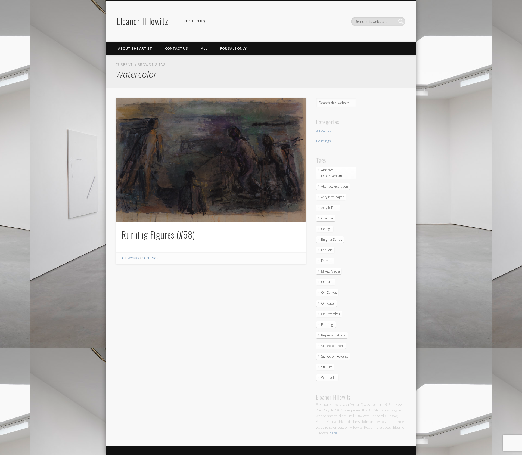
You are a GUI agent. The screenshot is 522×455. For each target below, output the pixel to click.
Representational (333, 335)
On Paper (328, 303)
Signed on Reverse (335, 356)
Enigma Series (331, 239)
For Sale (327, 250)
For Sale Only (233, 48)
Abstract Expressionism (331, 173)
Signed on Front (332, 345)
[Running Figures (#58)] (211, 160)
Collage (326, 229)
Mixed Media (330, 271)
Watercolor (329, 377)
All (204, 48)
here (333, 433)
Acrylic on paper (332, 197)
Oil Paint (327, 282)
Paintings (150, 258)
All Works (130, 258)
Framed (327, 260)
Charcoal (327, 218)
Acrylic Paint (329, 207)
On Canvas (329, 292)
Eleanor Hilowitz (142, 21)
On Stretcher (330, 314)
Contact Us (176, 48)
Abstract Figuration (334, 186)
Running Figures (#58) (158, 234)
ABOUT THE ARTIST (135, 48)
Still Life (327, 367)
